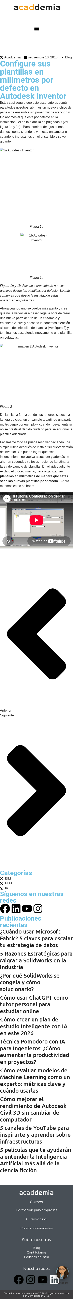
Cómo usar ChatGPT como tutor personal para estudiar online (34, 1004)
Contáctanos (36, 1252)
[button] (36, 29)
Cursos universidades (36, 1228)
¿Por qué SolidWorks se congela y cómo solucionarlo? (30, 982)
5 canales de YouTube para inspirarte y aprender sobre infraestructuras (35, 1134)
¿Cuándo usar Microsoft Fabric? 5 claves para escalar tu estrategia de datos (36, 938)
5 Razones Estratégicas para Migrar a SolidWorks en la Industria (36, 960)
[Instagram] (38, 909)
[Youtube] (27, 909)
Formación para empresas (36, 1210)
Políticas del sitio (36, 1257)
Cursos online (36, 1219)
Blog (68, 57)
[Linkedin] (16, 909)
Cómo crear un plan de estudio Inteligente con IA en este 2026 (34, 1026)
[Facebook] (19, 1280)
